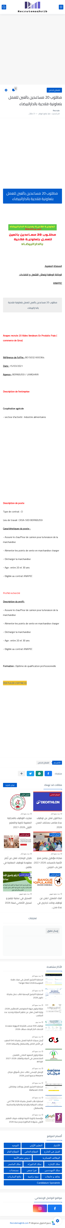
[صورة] (53, 979)
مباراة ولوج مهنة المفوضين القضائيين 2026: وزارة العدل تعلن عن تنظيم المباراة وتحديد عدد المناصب (23, 1012)
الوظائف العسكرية (51, 1158)
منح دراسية (33, 1176)
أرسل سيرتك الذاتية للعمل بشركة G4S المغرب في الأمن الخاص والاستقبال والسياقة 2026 (23, 1042)
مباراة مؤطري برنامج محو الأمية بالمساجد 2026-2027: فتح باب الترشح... (48, 862)
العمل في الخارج (52, 1151)
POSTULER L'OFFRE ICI (15, 683)
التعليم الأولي (36, 1145)
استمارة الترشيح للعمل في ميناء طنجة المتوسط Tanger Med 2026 (27, 981)
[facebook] (55, 1208)
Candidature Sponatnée (48, 1182)
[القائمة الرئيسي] (61, 7)
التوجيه (15, 1145)
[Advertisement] (32, 49)
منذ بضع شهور (54, 894)
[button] (48, 773)
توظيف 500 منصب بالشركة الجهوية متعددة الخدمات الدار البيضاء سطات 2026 (24, 1027)
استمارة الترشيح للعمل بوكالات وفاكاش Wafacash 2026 (26, 1088)
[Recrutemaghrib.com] (32, 7)
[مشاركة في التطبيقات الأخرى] (21, 773)
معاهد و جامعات (52, 1176)
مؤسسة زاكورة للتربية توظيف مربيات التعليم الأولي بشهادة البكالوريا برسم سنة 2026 (24, 1120)
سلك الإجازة (54, 1164)
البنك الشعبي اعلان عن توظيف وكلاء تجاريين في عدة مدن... (49, 903)
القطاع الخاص (54, 90)
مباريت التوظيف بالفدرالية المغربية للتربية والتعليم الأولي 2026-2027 (19, 822)
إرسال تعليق (52, 931)
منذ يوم (38, 1022)
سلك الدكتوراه (34, 1164)
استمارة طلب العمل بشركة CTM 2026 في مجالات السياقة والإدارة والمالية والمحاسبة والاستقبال (24, 1105)
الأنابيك (56, 1145)
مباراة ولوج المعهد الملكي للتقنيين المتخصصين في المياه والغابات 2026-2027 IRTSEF (24, 1058)
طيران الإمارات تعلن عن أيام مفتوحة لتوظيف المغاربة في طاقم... (17, 862)
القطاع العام (13, 1151)
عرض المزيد (10, 785)
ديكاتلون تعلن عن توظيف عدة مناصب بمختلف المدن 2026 (49, 822)
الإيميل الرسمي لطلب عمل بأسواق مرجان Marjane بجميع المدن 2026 (25, 1073)
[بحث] (4, 7)
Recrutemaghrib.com (19, 1223)
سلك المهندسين (52, 1170)
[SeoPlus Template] (53, 1223)
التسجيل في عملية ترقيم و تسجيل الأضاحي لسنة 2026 (18, 900)
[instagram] (40, 1208)
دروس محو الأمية (22, 1158)
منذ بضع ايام (55, 814)
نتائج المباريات (14, 1176)
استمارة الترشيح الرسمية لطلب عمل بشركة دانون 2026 (25, 996)
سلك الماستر (14, 1164)
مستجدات (14, 1170)
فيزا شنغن (31, 1170)
